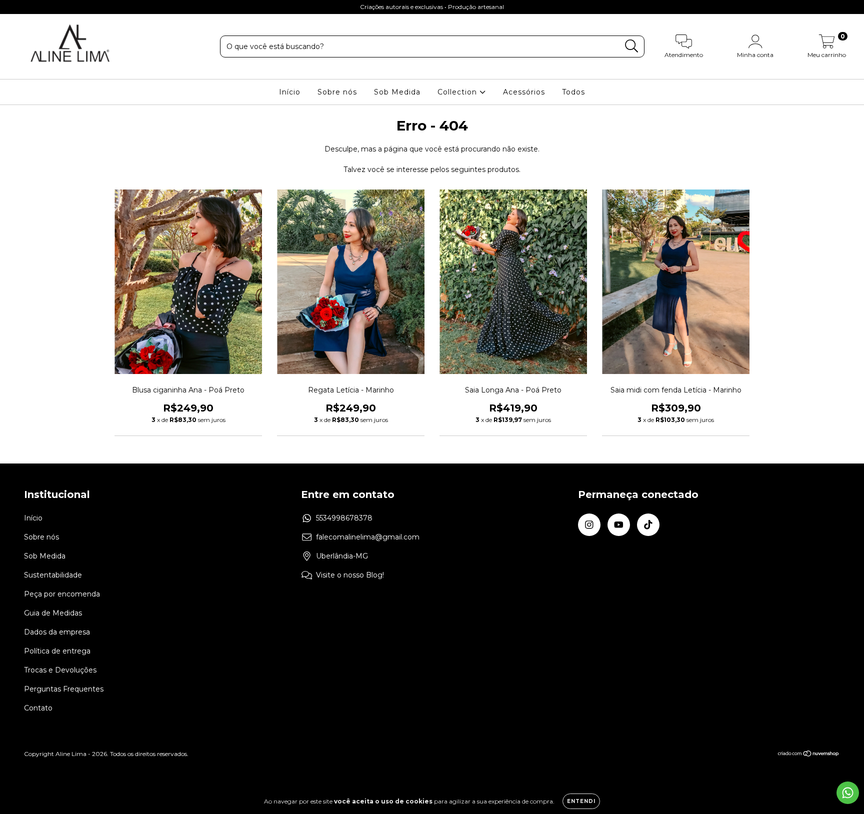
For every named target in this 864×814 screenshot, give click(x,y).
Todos (573, 92)
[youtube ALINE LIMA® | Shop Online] (30, 7)
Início (289, 92)
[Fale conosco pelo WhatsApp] (847, 793)
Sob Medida (397, 92)
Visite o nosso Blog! (350, 575)
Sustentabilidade (53, 575)
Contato (38, 708)
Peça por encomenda (62, 594)
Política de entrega (57, 651)
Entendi (581, 801)
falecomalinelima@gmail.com (368, 537)
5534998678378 (344, 518)
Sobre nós (337, 92)
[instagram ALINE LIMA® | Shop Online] (15, 7)
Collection (459, 92)
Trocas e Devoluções (60, 670)
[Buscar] (632, 46)
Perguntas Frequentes (64, 689)
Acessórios (524, 92)
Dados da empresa (57, 632)
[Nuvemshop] (809, 754)
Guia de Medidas (53, 613)
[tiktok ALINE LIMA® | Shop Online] (44, 7)
